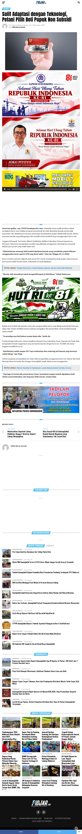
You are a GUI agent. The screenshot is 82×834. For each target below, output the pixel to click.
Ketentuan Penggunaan (63, 818)
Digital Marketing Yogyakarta (42, 821)
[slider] (39, 189)
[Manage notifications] (76, 828)
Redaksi (13, 818)
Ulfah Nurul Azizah (18, 27)
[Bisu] (74, 189)
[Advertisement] (41, 206)
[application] (41, 180)
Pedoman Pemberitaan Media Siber (30, 818)
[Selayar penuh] (77, 189)
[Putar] (5, 189)
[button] (41, 181)
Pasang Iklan (48, 818)
